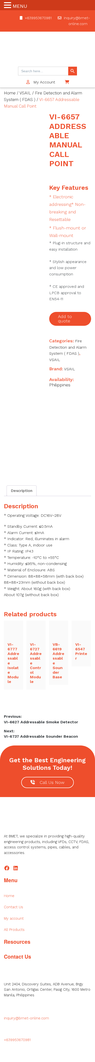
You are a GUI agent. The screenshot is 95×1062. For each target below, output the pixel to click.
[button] (8, 5)
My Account (43, 82)
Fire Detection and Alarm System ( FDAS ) (67, 347)
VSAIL (25, 93)
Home (10, 93)
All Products (14, 929)
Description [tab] (21, 490)
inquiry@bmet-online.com (26, 1018)
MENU (20, 6)
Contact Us (13, 907)
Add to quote (65, 318)
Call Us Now (52, 782)
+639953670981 (38, 18)
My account (14, 918)
